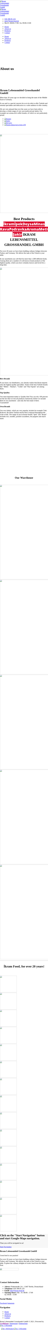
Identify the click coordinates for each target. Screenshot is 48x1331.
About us (7, 29)
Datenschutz (23, 1323)
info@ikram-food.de (11, 21)
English (9, 1325)
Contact (7, 33)
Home (6, 27)
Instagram (10, 1303)
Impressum (14, 1323)
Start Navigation (5, 1247)
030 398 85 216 (10, 19)
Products (7, 31)
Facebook (3, 1303)
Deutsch (11, 1329)
